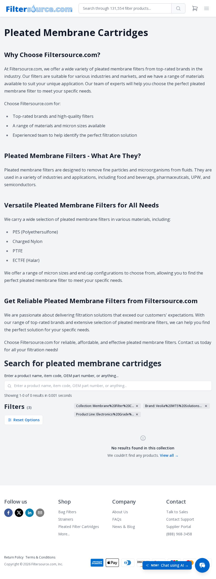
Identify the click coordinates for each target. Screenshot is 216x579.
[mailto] (40, 513)
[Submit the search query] (9, 386)
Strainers (65, 519)
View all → (169, 455)
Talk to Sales (177, 511)
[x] (19, 513)
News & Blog (123, 526)
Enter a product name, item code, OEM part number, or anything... (61, 375)
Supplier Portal (178, 526)
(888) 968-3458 (179, 533)
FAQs (116, 519)
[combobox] (124, 8)
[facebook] (8, 513)
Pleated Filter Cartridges (78, 526)
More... (64, 533)
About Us (120, 511)
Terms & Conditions (40, 557)
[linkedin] (29, 513)
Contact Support (180, 519)
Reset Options (26, 419)
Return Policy (13, 557)
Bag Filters (67, 511)
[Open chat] (202, 565)
